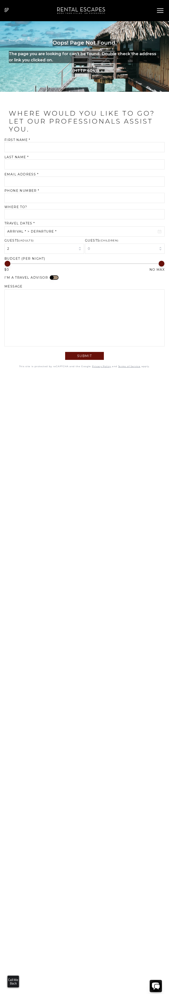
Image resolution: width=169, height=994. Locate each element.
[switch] (54, 277)
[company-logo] (79, 10)
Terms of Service (129, 366)
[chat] (156, 986)
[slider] (7, 264)
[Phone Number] (6, 10)
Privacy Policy (101, 366)
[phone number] (6, 11)
